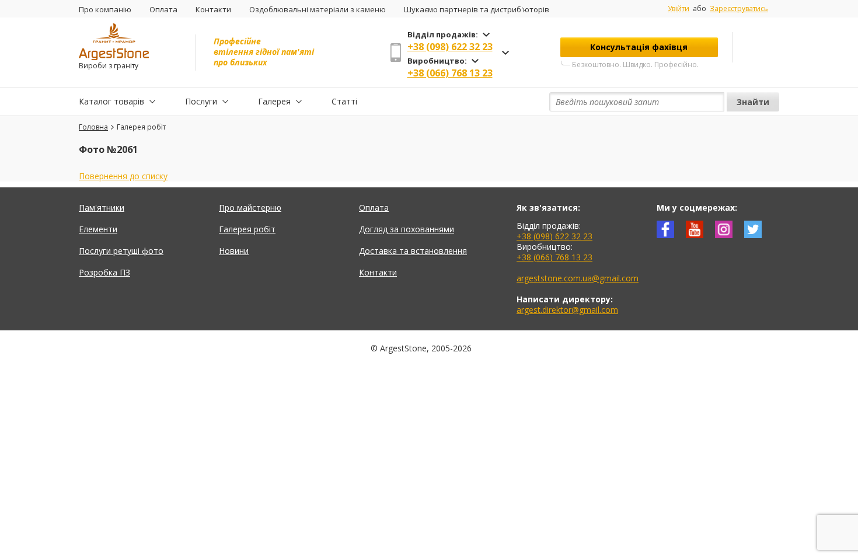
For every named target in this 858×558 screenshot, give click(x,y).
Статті (344, 101)
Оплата (163, 9)
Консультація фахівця (639, 47)
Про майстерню (250, 207)
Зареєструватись (739, 8)
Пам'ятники (101, 207)
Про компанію (105, 9)
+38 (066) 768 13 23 (450, 73)
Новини (234, 250)
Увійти (678, 8)
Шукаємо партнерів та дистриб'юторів (476, 9)
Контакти (213, 9)
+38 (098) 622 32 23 (450, 46)
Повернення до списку (123, 176)
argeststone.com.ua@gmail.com (578, 278)
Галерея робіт (247, 229)
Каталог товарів (111, 101)
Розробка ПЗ (104, 272)
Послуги (201, 101)
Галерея (274, 101)
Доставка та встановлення (413, 250)
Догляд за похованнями (406, 229)
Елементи (98, 229)
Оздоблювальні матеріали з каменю (317, 9)
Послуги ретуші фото (121, 250)
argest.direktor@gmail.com (567, 309)
